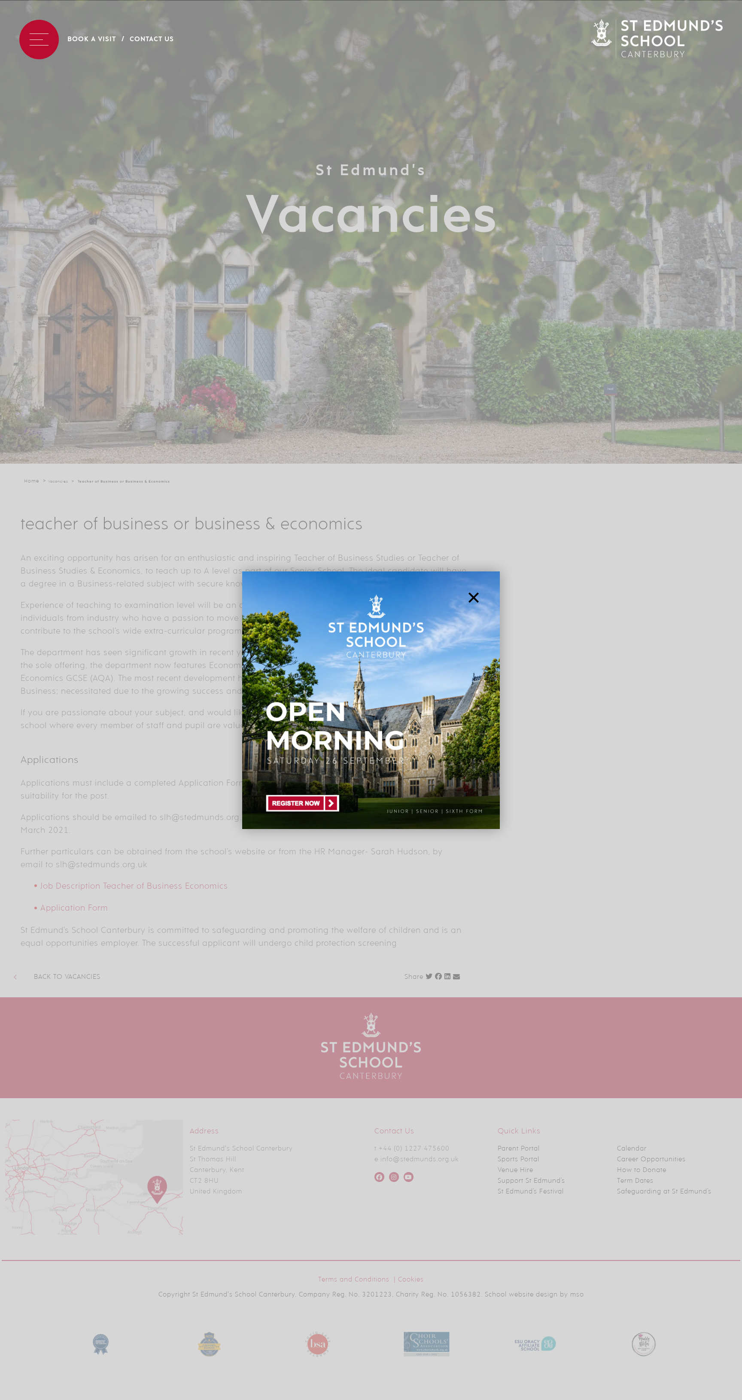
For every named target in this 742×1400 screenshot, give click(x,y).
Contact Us (152, 39)
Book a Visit (91, 39)
